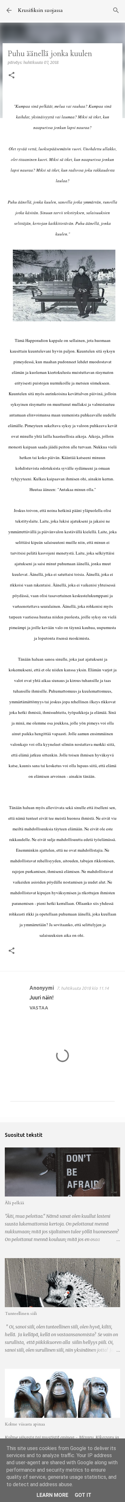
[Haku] (116, 10)
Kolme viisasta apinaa (25, 1424)
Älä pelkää (14, 1203)
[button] (11, 75)
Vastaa (38, 1007)
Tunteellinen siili (21, 1313)
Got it (83, 1495)
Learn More (52, 1495)
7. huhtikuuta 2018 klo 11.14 (83, 988)
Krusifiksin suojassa (40, 10)
